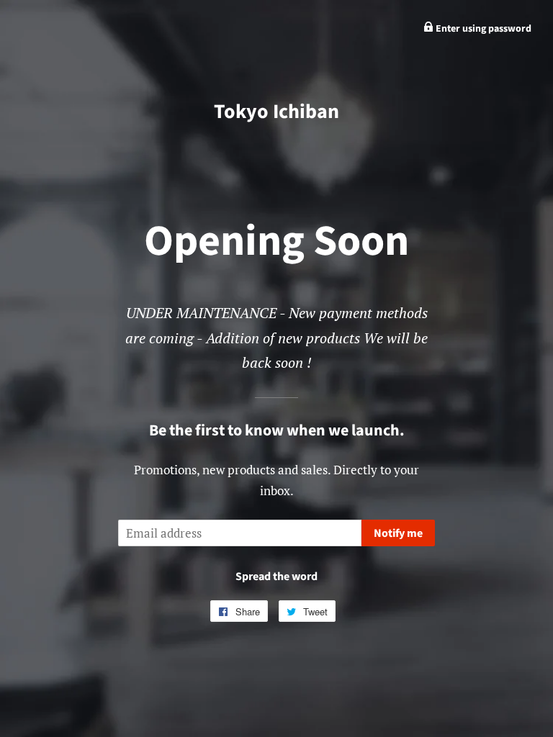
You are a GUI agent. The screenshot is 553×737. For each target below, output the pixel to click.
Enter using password (482, 29)
